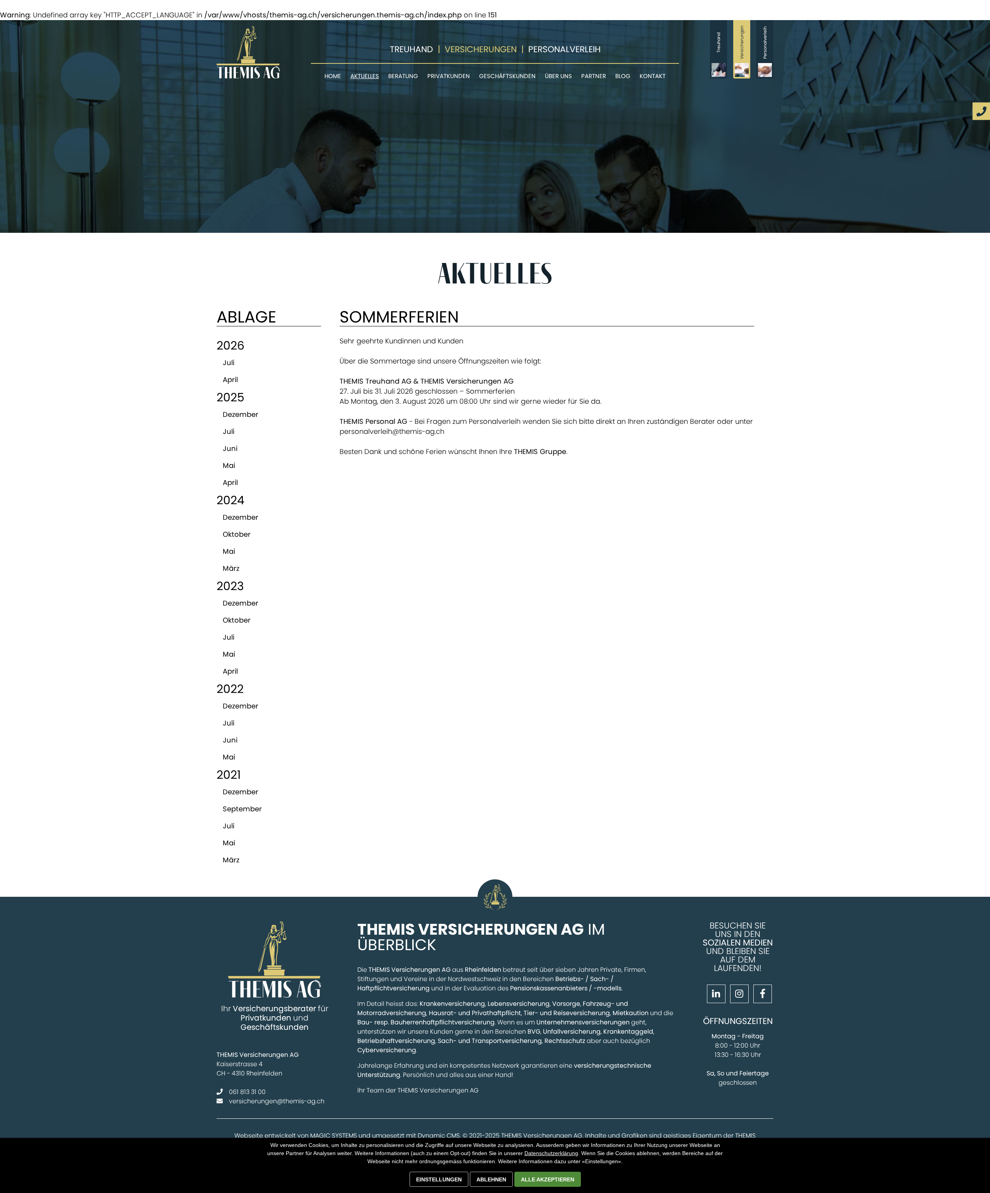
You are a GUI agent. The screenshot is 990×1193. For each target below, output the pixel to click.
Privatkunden (448, 76)
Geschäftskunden (507, 76)
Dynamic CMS (439, 1135)
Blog (622, 76)
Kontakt (653, 76)
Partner (593, 76)
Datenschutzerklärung (551, 1153)
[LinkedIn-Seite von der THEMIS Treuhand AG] (714, 994)
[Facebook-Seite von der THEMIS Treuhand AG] (761, 994)
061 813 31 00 (247, 1091)
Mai (229, 465)
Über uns (558, 76)
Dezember (240, 414)
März (231, 568)
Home (332, 76)
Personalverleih (564, 49)
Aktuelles (364, 76)
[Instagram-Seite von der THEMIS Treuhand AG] (738, 994)
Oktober (237, 534)
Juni (230, 448)
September (242, 809)
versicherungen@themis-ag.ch (276, 1101)
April (230, 379)
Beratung (403, 76)
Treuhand (411, 49)
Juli (228, 362)
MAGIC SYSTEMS (333, 1135)
